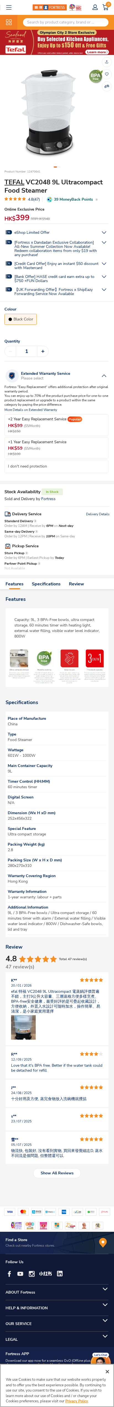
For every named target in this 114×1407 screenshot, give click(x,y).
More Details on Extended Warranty (30, 410)
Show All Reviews (57, 1173)
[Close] (107, 1372)
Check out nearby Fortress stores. (30, 1245)
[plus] (42, 351)
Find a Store (16, 1240)
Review (76, 584)
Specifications (46, 584)
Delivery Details (98, 514)
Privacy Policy (76, 1401)
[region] (57, 1385)
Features (15, 584)
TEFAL (14, 182)
